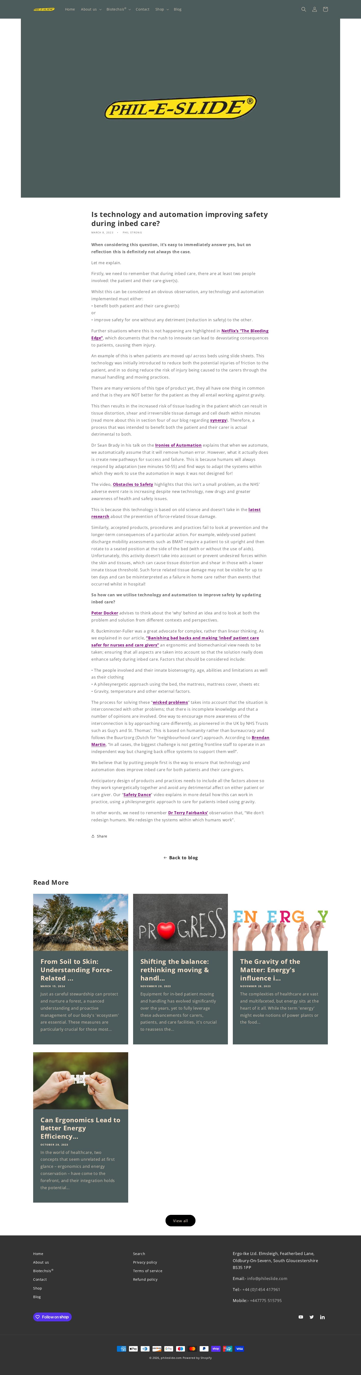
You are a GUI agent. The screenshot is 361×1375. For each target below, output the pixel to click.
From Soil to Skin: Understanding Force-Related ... (76, 969)
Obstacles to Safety (133, 484)
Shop (37, 1288)
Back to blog (183, 858)
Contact (40, 1279)
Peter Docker (104, 613)
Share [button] (102, 836)
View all (180, 1220)
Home (38, 1253)
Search (139, 1253)
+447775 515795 (266, 1300)
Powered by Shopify (197, 1358)
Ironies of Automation (178, 445)
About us (41, 1262)
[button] (91, 9)
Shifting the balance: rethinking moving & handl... (174, 969)
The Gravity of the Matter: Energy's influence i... (270, 969)
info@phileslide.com (267, 1278)
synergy (218, 420)
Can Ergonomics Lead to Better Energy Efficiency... (81, 1128)
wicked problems (170, 702)
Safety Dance (137, 794)
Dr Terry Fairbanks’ (188, 812)
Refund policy (145, 1279)
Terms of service (148, 1270)
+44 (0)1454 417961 (261, 1289)
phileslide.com (171, 1358)
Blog (37, 1296)
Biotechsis (43, 1270)
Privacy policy (145, 1262)
